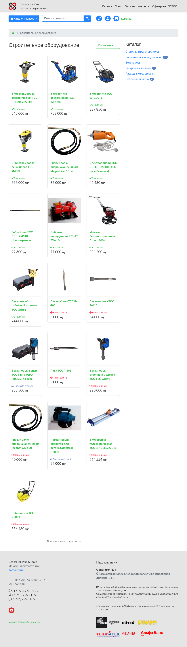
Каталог (107, 6)
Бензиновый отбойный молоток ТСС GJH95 (24, 305)
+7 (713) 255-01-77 (24, 594)
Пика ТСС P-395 (60, 370)
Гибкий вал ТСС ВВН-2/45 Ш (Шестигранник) (22, 236)
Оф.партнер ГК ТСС (164, 6)
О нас (118, 6)
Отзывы (130, 6)
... (107, 45)
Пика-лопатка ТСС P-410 (101, 303)
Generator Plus (18, 561)
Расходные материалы (139, 73)
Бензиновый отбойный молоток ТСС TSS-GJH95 (102, 374)
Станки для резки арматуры (142, 51)
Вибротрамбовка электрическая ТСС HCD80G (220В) (25, 97)
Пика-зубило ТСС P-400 (63, 303)
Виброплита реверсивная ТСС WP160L (62, 97)
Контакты (144, 6)
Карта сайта (16, 570)
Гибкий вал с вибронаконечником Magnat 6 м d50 (25, 443)
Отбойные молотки (138, 79)
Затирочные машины (140, 68)
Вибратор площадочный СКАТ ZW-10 (64, 236)
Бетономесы (133, 62)
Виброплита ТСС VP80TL (23, 515)
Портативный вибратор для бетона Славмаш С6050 (61, 446)
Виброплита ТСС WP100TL (100, 95)
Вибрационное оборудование (146, 57)
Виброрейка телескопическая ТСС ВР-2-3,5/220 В (102, 443)
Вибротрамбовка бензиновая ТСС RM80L (23, 167)
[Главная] (12, 32)
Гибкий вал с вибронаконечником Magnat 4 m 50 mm (64, 167)
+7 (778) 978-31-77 (25, 590)
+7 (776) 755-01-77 (22, 599)
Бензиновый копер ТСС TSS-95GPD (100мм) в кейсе (24, 374)
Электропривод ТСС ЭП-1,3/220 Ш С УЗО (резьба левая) (103, 167)
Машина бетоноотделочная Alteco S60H (102, 236)
